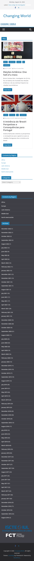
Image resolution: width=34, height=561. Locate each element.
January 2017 (5, 498)
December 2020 (6, 320)
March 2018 (5, 445)
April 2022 (4, 259)
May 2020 (4, 346)
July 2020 (4, 339)
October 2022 (5, 236)
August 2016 (5, 517)
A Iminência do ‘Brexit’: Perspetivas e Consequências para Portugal (15, 126)
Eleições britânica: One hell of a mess (15, 73)
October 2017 (5, 464)
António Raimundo (21, 118)
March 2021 (5, 308)
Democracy (12, 62)
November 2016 (6, 506)
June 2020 (4, 343)
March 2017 (5, 491)
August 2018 (5, 426)
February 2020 (5, 358)
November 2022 (6, 232)
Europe (19, 62)
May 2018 (4, 438)
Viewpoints (6, 65)
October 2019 (5, 373)
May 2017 (4, 483)
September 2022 (6, 240)
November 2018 (6, 415)
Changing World (17, 15)
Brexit (5, 62)
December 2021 (6, 274)
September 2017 (6, 468)
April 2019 (4, 396)
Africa (3, 160)
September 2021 (6, 286)
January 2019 (5, 407)
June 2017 (4, 479)
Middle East (5, 169)
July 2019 (4, 384)
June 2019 (4, 388)
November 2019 (6, 369)
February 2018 (5, 449)
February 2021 (5, 312)
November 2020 (6, 324)
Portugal (12, 115)
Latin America (5, 166)
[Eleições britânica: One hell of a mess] (17, 50)
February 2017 (5, 495)
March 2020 (5, 354)
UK (23, 62)
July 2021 (4, 293)
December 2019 (6, 365)
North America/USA (7, 172)
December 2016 (6, 502)
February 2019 (5, 403)
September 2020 (6, 331)
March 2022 (5, 263)
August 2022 (5, 244)
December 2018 (6, 411)
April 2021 (4, 305)
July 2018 (4, 430)
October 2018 (5, 419)
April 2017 (4, 487)
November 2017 (6, 461)
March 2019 (5, 400)
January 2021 (5, 316)
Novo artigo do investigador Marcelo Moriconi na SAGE (16, 6)
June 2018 (4, 434)
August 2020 (5, 335)
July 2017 (4, 476)
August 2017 (5, 472)
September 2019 (6, 377)
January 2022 (5, 270)
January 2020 (5, 362)
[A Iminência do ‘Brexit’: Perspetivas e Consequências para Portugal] (17, 103)
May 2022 (4, 255)
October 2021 (5, 282)
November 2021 (6, 278)
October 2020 (5, 327)
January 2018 (5, 453)
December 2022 (6, 229)
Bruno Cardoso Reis (19, 68)
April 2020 (4, 350)
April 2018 (4, 442)
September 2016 (6, 514)
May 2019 (4, 392)
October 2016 (5, 510)
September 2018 (6, 422)
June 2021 (4, 297)
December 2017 (6, 457)
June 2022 (4, 251)
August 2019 (5, 381)
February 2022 (5, 267)
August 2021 (5, 289)
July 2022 (4, 248)
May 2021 (4, 301)
